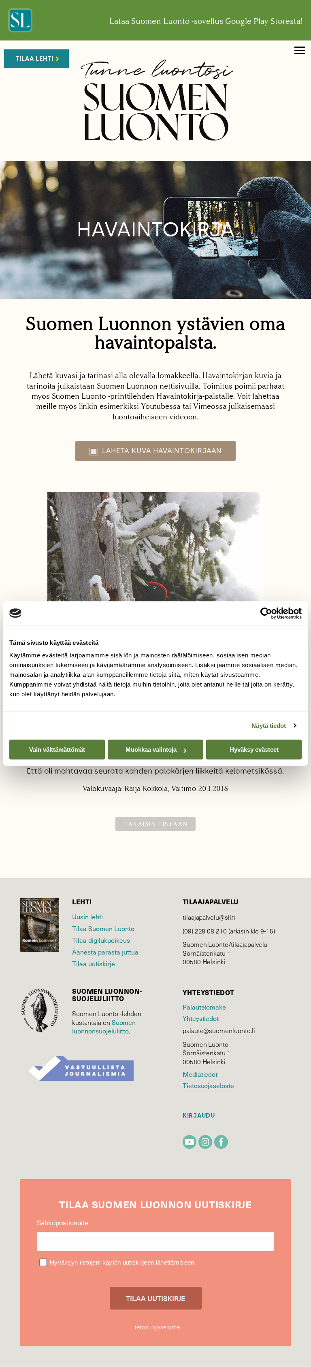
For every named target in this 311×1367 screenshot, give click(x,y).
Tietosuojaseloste (208, 1085)
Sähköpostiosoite (62, 1223)
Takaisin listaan (155, 824)
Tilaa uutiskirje (93, 963)
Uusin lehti (87, 916)
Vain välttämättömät (57, 749)
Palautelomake (204, 1007)
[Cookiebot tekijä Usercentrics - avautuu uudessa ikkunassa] (266, 613)
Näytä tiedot (268, 725)
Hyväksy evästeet (254, 749)
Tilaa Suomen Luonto (103, 928)
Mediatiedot (200, 1074)
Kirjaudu (199, 1116)
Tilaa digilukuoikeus (101, 940)
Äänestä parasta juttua (105, 952)
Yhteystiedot (201, 1018)
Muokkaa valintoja (151, 749)
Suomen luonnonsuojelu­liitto (104, 1026)
